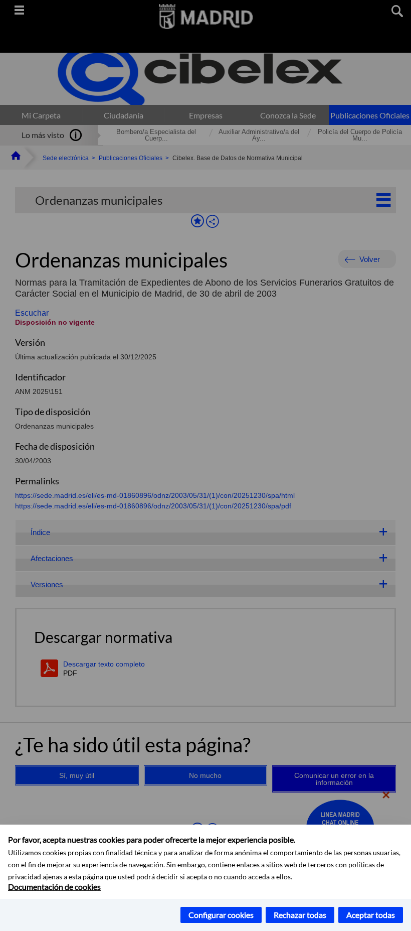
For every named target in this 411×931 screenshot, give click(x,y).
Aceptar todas (370, 914)
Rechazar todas (300, 914)
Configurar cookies (221, 914)
